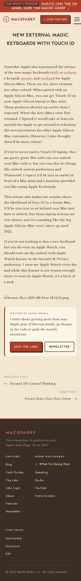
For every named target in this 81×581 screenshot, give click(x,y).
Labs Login (13, 488)
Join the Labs (26, 347)
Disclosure (13, 546)
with (54, 72)
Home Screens (45, 496)
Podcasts (12, 503)
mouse (26, 78)
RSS (8, 554)
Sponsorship (14, 538)
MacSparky (23, 19)
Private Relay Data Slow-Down (51, 398)
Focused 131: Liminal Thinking (30, 383)
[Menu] (77, 19)
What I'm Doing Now (54, 464)
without (70, 72)
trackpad (47, 78)
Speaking (41, 472)
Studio (39, 480)
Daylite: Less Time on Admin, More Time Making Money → (44, 6)
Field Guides (14, 472)
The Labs (12, 480)
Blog (9, 464)
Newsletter (59, 347)
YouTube (41, 488)
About (10, 496)
